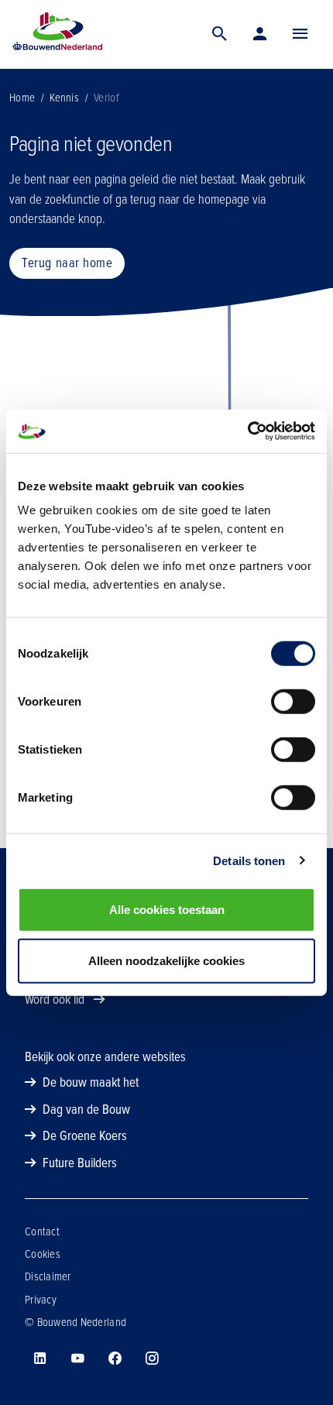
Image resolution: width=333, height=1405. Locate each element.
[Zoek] (220, 34)
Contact (42, 1231)
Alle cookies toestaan (167, 909)
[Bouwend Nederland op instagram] (151, 1358)
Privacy (41, 1300)
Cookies (42, 1254)
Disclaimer (48, 1276)
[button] (300, 34)
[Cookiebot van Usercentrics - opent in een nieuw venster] (247, 431)
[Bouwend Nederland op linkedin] (40, 1358)
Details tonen (249, 860)
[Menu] (300, 34)
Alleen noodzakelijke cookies (166, 960)
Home (22, 98)
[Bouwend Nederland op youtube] (77, 1358)
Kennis (64, 98)
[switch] (293, 701)
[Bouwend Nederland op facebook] (114, 1358)
